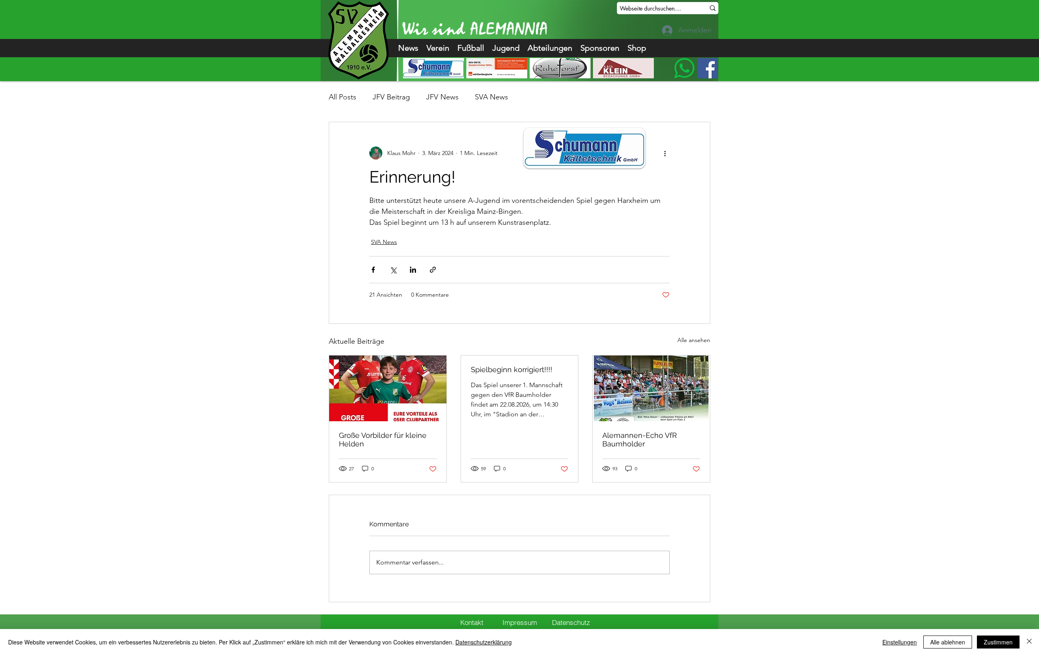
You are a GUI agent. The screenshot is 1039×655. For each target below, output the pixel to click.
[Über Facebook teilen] (373, 270)
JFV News (442, 97)
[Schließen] (1029, 642)
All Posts (342, 97)
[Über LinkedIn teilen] (413, 270)
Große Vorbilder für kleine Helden (383, 439)
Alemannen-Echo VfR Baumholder (639, 439)
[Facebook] (708, 68)
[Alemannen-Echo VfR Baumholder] (651, 388)
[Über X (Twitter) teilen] (393, 270)
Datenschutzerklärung (483, 642)
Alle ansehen (693, 340)
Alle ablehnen (947, 642)
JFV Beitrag (391, 97)
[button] (437, 48)
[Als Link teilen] (433, 270)
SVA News (491, 97)
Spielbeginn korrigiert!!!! (511, 369)
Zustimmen (998, 642)
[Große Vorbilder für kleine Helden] (387, 388)
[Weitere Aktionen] (665, 153)
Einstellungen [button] (899, 642)
